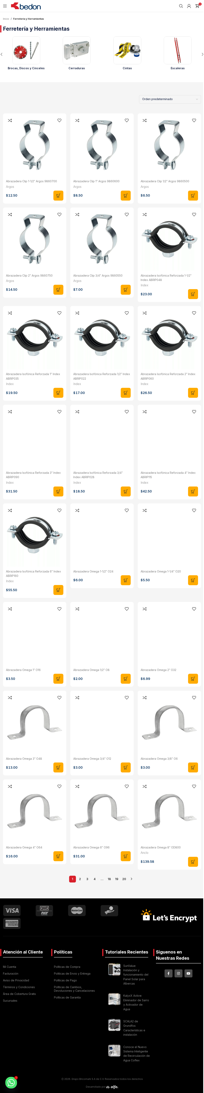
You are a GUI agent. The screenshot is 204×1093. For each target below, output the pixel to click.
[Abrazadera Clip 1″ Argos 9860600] (102, 145)
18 (109, 879)
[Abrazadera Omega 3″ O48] (34, 722)
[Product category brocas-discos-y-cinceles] (26, 54)
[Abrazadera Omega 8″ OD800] (169, 811)
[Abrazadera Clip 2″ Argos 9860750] (34, 239)
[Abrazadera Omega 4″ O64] (34, 811)
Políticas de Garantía (67, 997)
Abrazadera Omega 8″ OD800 (161, 847)
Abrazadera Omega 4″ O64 (24, 847)
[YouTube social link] (188, 973)
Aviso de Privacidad (16, 980)
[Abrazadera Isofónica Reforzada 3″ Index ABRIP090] (34, 436)
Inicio (6, 18)
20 (124, 879)
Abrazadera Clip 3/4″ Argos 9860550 (98, 275)
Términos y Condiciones (19, 987)
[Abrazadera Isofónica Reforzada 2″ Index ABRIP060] (169, 337)
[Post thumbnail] (114, 975)
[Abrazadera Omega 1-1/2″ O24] (102, 535)
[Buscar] (181, 6)
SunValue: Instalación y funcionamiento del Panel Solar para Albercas (135, 974)
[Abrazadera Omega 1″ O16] (34, 633)
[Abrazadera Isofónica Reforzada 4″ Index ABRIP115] (169, 436)
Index (144, 285)
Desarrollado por (96, 1086)
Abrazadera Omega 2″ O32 (158, 670)
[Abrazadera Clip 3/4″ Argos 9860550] (102, 239)
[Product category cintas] (127, 54)
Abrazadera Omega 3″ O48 (24, 758)
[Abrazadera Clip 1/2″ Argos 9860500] (169, 145)
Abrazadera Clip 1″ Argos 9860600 (96, 181)
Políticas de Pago (65, 980)
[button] (58, 196)
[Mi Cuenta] (189, 6)
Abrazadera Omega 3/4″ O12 (92, 758)
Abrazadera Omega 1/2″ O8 (91, 670)
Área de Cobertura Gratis (19, 993)
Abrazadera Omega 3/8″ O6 (159, 758)
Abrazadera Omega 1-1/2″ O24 (93, 571)
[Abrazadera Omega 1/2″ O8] (102, 633)
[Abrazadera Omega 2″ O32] (169, 633)
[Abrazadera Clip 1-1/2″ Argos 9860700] (34, 145)
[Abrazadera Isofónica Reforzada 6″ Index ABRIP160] (34, 535)
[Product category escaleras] (178, 54)
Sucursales (10, 1000)
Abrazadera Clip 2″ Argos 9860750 (29, 275)
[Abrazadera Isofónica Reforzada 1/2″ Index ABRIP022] (102, 337)
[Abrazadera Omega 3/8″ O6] (169, 722)
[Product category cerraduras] (77, 54)
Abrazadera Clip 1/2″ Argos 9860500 (165, 181)
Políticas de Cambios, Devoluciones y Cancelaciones (74, 988)
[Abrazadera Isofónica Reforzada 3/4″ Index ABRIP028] (102, 436)
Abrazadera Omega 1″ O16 (23, 670)
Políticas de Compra (67, 966)
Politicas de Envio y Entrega (72, 973)
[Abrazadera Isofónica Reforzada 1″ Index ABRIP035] (34, 337)
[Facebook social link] (169, 973)
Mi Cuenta (9, 966)
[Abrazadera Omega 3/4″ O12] (102, 722)
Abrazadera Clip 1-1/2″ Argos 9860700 (31, 181)
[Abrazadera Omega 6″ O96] (102, 811)
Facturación (10, 973)
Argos (10, 187)
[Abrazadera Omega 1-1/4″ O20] (169, 535)
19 (116, 879)
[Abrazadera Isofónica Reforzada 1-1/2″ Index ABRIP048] (169, 239)
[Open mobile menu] (5, 6)
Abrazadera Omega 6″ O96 (91, 847)
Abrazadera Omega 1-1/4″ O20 (161, 571)
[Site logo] (26, 6)
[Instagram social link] (178, 973)
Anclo (144, 853)
